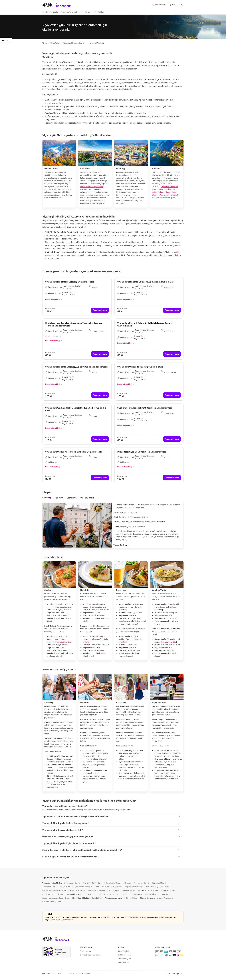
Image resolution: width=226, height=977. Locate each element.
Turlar (87, 12)
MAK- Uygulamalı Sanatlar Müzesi (122, 890)
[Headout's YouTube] (174, 974)
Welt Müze (150, 886)
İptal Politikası (123, 962)
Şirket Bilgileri (123, 951)
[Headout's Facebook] (178, 974)
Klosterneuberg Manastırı (148, 890)
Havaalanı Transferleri (165, 898)
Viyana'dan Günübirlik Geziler (74, 43)
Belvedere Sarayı (73, 883)
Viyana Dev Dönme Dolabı (93, 883)
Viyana (44, 43)
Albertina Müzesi (49, 886)
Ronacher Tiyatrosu (77, 890)
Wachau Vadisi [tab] (87, 497)
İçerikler (5, 40)
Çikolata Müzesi (163, 886)
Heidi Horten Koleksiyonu (52, 894)
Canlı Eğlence (97, 898)
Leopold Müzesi (65, 886)
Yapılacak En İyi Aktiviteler (71, 12)
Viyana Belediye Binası (97, 890)
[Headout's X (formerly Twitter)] (182, 974)
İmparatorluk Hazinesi (134, 886)
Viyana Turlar (55, 43)
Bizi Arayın (86, 951)
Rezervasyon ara (100, 310)
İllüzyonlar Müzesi (159, 883)
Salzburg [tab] (46, 497)
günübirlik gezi (138, 197)
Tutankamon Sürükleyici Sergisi (118, 883)
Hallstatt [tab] (59, 497)
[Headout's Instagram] (170, 974)
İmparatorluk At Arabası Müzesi (54, 890)
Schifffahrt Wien (130, 898)
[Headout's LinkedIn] (165, 974)
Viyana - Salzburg (120, 545)
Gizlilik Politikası (124, 955)
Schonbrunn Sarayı (141, 883)
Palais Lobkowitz (168, 890)
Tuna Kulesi (165, 894)
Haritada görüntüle (63, 607)
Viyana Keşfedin (51, 12)
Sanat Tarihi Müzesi (102, 886)
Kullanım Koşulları (125, 958)
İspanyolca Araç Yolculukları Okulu (55, 898)
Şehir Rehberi (98, 12)
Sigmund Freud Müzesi (83, 886)
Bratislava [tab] (72, 497)
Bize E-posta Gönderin (91, 955)
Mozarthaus (117, 886)
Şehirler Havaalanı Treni (51, 901)
